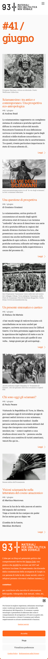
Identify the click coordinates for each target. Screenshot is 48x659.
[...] (43, 578)
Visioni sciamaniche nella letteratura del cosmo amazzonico (22, 491)
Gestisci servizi (23, 624)
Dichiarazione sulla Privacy (29, 653)
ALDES (16, 565)
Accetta (24, 633)
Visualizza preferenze (24, 647)
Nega (24, 640)
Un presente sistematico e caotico (22, 307)
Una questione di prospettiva (19, 199)
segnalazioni (20, 597)
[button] (44, 600)
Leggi (40, 152)
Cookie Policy (13, 653)
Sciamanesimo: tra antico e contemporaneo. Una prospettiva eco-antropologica (22, 102)
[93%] (19, 10)
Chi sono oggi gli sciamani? (19, 397)
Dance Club (31, 561)
